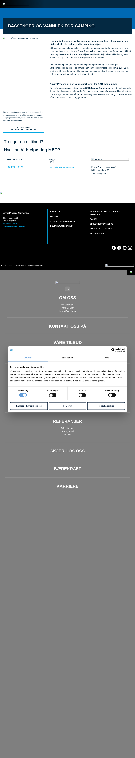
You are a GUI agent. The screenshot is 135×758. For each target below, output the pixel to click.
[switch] (52, 395)
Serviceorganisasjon (62, 221)
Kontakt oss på (67, 326)
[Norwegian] (131, 272)
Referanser (67, 421)
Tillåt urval (67, 406)
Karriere (55, 212)
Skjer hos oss (67, 451)
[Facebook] (119, 247)
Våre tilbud (67, 342)
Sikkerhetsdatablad (102, 224)
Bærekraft (67, 468)
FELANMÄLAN (97, 233)
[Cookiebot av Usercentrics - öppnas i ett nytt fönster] (113, 350)
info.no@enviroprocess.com (62, 167)
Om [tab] (107, 358)
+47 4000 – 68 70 (15, 167)
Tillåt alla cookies (106, 406)
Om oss (54, 216)
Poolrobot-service (101, 229)
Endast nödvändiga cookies (29, 406)
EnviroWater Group (61, 226)
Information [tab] (67, 358)
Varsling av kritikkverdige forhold (105, 213)
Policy (93, 219)
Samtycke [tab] (28, 358)
